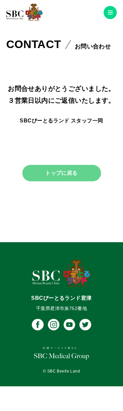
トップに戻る (61, 173)
